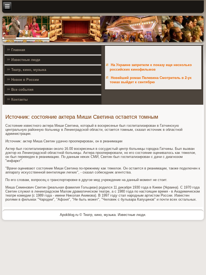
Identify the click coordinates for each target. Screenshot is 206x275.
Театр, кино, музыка (28, 70)
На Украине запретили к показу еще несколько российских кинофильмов (151, 67)
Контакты (19, 99)
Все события (22, 90)
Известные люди (25, 60)
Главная (18, 50)
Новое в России (25, 80)
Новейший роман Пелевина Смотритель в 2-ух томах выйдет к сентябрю (151, 80)
